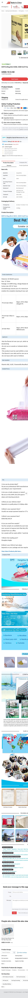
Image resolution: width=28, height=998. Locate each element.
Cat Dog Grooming (15, 980)
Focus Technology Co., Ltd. (18, 992)
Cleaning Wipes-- (19, 955)
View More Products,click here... (11, 551)
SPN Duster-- (4, 955)
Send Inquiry (14, 79)
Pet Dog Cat (5, 980)
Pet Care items (4, 958)
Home (2, 10)
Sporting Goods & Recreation (11, 10)
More (2, 986)
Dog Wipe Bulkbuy (7, 984)
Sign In (3, 155)
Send (14, 913)
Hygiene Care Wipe (19, 961)
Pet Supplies (21, 10)
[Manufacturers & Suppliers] (14, 2)
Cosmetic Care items (6, 961)
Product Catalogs (22, 952)
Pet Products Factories (8, 976)
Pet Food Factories (20, 976)
